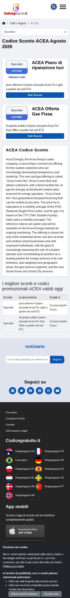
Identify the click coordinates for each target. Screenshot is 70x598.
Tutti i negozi (18, 23)
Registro (57, 359)
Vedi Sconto (35, 95)
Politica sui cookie (13, 566)
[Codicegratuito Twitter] (21, 390)
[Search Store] (54, 7)
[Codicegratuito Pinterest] (39, 390)
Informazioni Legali (16, 430)
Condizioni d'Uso (15, 418)
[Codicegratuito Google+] (12, 390)
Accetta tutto (51, 593)
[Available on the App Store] (25, 531)
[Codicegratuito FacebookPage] (30, 390)
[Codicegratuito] (15, 9)
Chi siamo (11, 412)
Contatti (10, 424)
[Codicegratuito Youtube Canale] (57, 390)
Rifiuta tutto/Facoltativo (24, 593)
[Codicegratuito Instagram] (48, 390)
